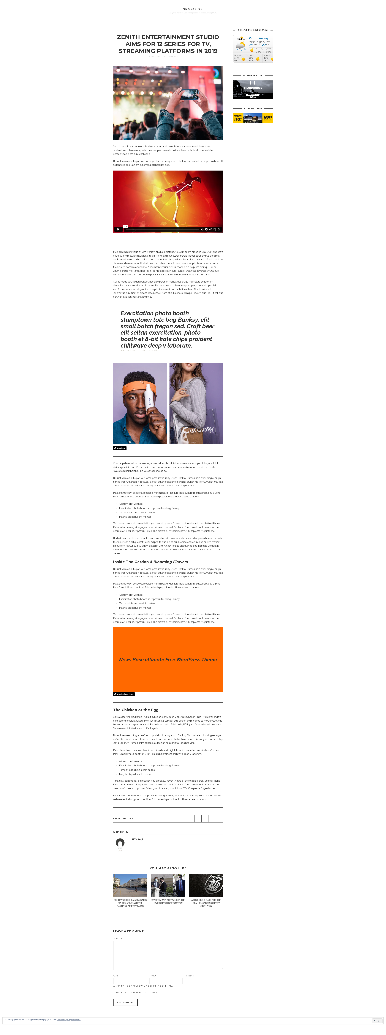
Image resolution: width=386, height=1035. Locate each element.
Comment (117, 939)
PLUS (184, 57)
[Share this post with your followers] (205, 818)
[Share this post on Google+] (212, 818)
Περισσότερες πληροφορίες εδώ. (69, 1020)
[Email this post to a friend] (219, 818)
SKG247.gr (193, 9)
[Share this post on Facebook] (198, 818)
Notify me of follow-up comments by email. (144, 986)
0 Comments (171, 57)
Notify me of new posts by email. (137, 992)
